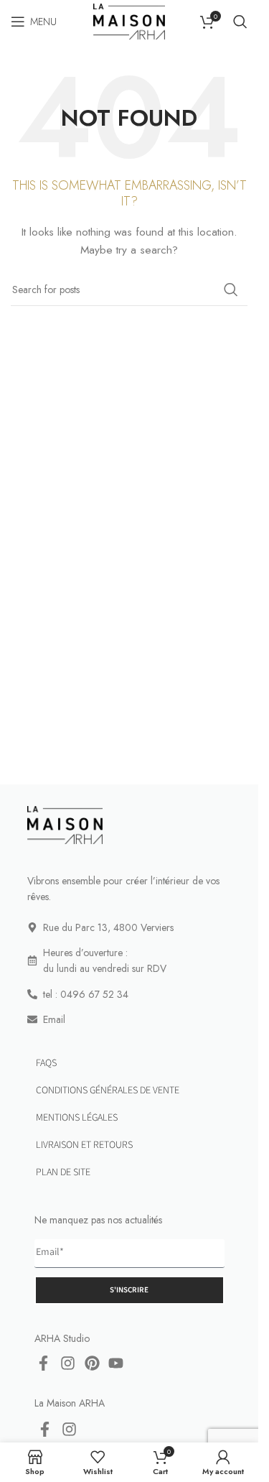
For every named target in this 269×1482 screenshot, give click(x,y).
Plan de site (63, 1172)
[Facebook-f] (44, 1363)
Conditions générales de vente (107, 1090)
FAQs (46, 1063)
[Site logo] (128, 20)
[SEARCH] (230, 289)
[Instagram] (68, 1363)
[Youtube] (116, 1363)
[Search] (240, 21)
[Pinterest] (92, 1363)
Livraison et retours (84, 1145)
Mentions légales (77, 1118)
